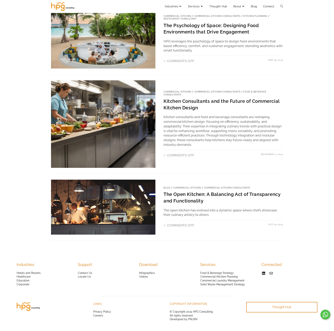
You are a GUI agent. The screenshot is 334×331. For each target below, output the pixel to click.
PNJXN (192, 319)
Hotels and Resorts (29, 272)
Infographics (147, 272)
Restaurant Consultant (180, 18)
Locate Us (84, 276)
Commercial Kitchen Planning (219, 276)
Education (23, 280)
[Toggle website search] (281, 6)
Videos (143, 276)
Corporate (23, 284)
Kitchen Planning (255, 16)
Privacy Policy (102, 311)
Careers (98, 315)
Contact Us (85, 272)
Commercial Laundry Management (222, 280)
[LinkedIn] (264, 273)
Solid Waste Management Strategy (222, 284)
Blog (167, 187)
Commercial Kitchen (177, 16)
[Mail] (271, 273)
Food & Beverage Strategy (217, 272)
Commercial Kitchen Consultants (217, 16)
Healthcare (24, 276)
